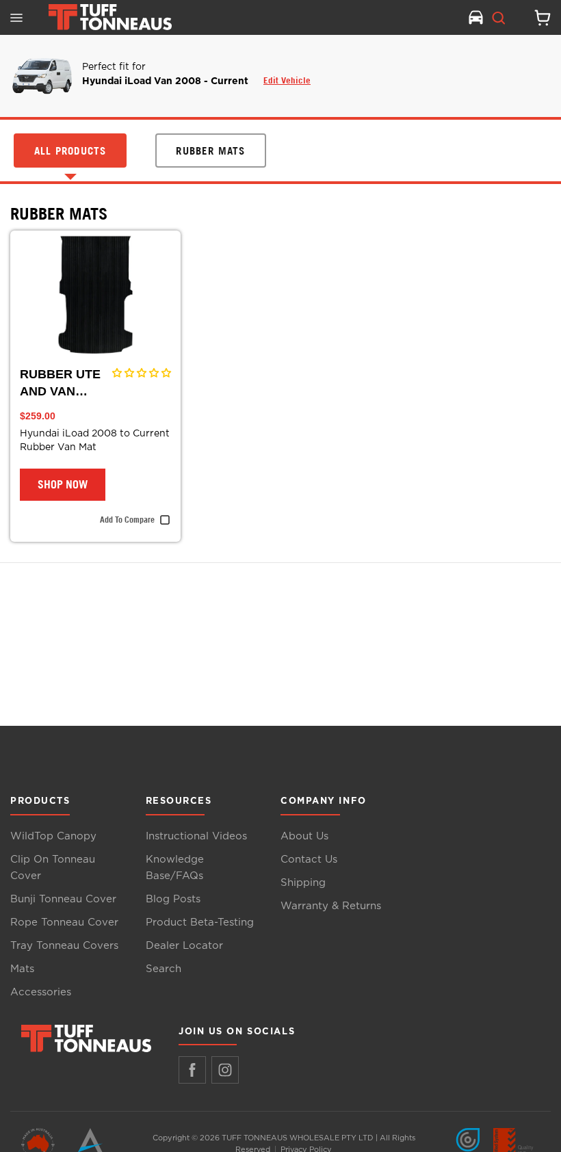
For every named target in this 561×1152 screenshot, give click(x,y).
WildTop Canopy (53, 836)
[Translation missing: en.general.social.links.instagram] (225, 1070)
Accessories (40, 992)
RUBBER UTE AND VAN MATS (60, 383)
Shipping (303, 883)
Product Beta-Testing (200, 922)
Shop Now (63, 484)
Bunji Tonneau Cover (63, 899)
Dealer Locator (184, 946)
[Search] (498, 17)
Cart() (537, 18)
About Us (304, 836)
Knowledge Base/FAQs (175, 867)
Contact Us (308, 859)
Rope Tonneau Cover (64, 922)
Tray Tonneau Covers (64, 946)
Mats (22, 969)
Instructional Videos (196, 836)
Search (163, 969)
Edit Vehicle (287, 80)
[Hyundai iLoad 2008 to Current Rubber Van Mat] (95, 295)
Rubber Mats (58, 213)
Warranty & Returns (330, 906)
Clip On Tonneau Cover (52, 867)
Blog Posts (173, 899)
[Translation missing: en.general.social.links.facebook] (192, 1070)
